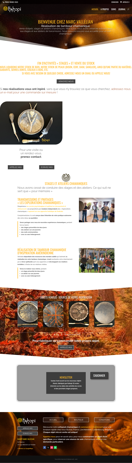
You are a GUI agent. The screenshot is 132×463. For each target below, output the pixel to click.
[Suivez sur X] (48, 447)
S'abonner (99, 375)
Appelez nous (49, 436)
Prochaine (73, 334)
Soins (113, 10)
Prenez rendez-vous (11, 2)
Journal (122, 10)
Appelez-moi (16, 167)
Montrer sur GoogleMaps (26, 448)
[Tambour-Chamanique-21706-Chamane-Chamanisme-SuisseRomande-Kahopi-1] (104, 326)
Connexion (114, 2)
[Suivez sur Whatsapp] (55, 447)
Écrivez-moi (47, 167)
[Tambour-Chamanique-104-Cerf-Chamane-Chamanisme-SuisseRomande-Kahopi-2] (79, 326)
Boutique (78, 420)
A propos (105, 10)
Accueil (95, 10)
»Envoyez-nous (66, 81)
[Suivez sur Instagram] (51, 447)
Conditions (104, 420)
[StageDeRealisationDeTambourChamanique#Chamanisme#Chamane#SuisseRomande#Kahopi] (96, 272)
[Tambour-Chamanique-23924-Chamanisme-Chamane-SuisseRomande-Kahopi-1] (28, 326)
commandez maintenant (91, 427)
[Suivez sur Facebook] (44, 447)
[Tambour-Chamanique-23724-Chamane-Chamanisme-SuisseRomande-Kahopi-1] (53, 326)
